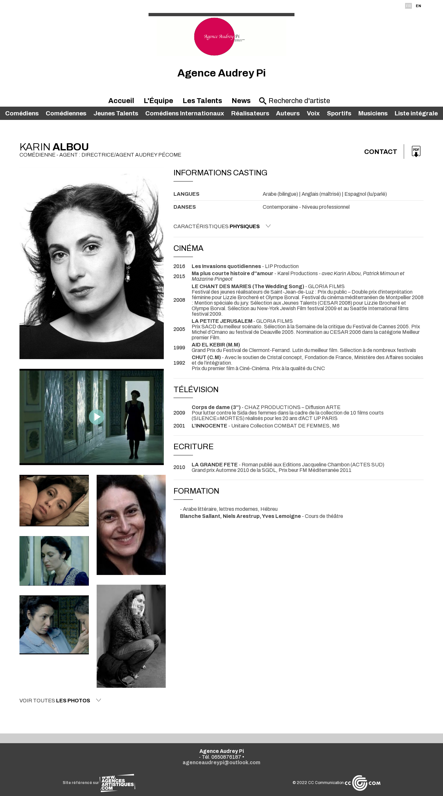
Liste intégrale (416, 113)
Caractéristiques (217, 226)
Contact (380, 151)
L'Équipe (158, 101)
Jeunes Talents (115, 113)
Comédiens (22, 113)
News (241, 101)
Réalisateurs (250, 113)
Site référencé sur (81, 782)
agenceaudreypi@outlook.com (221, 762)
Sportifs (339, 113)
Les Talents (202, 101)
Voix (313, 113)
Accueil (121, 101)
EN (418, 6)
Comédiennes (66, 113)
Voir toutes (54, 700)
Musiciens (373, 113)
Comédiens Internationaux (184, 113)
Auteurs (288, 113)
